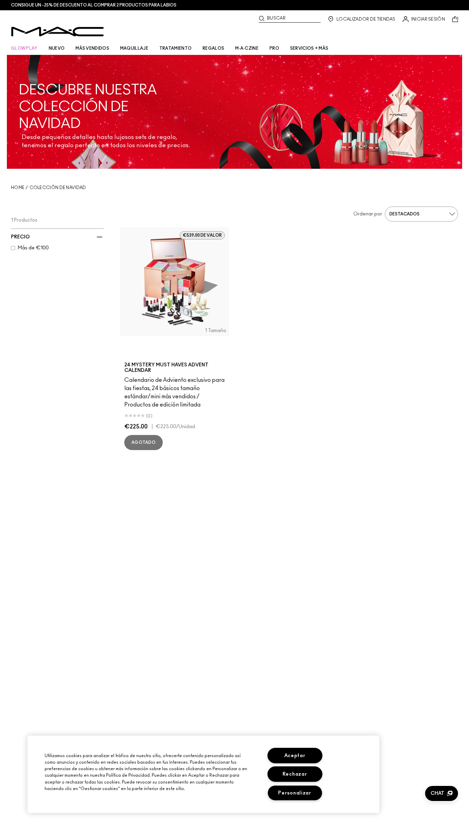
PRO (274, 48)
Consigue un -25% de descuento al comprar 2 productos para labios (93, 5)
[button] (441, 793)
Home (17, 188)
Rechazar (295, 774)
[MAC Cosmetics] (57, 31)
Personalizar (294, 793)
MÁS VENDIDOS (92, 48)
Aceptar (295, 755)
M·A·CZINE (247, 48)
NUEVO (57, 48)
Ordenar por (367, 214)
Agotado (143, 442)
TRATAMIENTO (175, 48)
